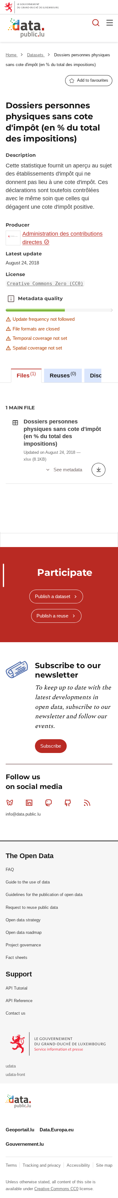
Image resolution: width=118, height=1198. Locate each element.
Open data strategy (23, 920)
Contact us (15, 1013)
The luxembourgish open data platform (80, 28)
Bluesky (10, 803)
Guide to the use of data (28, 882)
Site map (104, 1165)
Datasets (36, 55)
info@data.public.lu (23, 814)
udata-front (15, 1074)
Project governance (23, 945)
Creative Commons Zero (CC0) (45, 283)
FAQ (10, 869)
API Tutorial (16, 988)
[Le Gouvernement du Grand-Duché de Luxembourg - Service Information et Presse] (58, 1043)
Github (68, 803)
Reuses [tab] (62, 375)
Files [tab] (25, 375)
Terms (12, 1165)
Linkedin (29, 803)
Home (12, 55)
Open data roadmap (24, 932)
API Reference (19, 1000)
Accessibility (79, 1165)
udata (11, 1066)
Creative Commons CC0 (56, 1188)
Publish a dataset (52, 596)
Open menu (110, 22)
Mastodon (48, 803)
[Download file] (98, 470)
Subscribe (50, 746)
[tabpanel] (59, 457)
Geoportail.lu (20, 1129)
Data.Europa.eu (57, 1129)
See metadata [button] (67, 469)
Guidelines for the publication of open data (44, 894)
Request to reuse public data (32, 907)
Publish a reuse (52, 615)
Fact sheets (16, 957)
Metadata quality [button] (11, 298)
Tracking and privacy (42, 1165)
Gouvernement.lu (25, 1144)
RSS (87, 803)
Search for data (96, 22)
